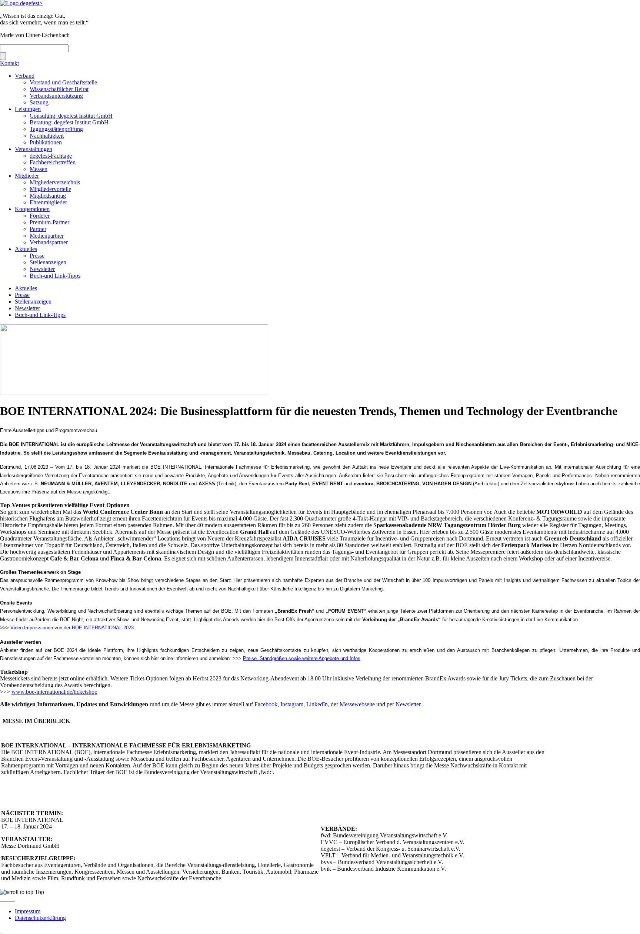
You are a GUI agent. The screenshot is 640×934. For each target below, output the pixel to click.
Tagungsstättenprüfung (56, 129)
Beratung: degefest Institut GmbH (69, 122)
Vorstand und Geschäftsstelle (63, 82)
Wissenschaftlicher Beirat (59, 89)
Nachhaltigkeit (47, 136)
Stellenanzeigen (48, 262)
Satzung (39, 102)
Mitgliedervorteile (50, 189)
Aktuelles (26, 249)
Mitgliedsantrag (48, 196)
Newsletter (42, 269)
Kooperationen (32, 209)
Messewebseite (357, 704)
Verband (24, 76)
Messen (38, 169)
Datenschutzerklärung (40, 918)
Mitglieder (27, 176)
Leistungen (28, 109)
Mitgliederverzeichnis (55, 182)
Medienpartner (47, 235)
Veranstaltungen (33, 149)
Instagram (291, 704)
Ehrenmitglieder (48, 202)
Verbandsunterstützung (56, 96)
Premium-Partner (49, 222)
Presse (37, 255)
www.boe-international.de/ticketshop (54, 692)
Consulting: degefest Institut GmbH (71, 116)
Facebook (265, 704)
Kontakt (9, 63)
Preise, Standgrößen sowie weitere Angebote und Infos (301, 658)
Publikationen (46, 142)
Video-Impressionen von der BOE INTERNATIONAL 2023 (72, 627)
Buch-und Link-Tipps (55, 275)
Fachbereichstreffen (53, 162)
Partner (38, 229)
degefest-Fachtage (51, 156)
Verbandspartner (49, 242)
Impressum (27, 911)
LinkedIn (317, 704)
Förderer (40, 215)
